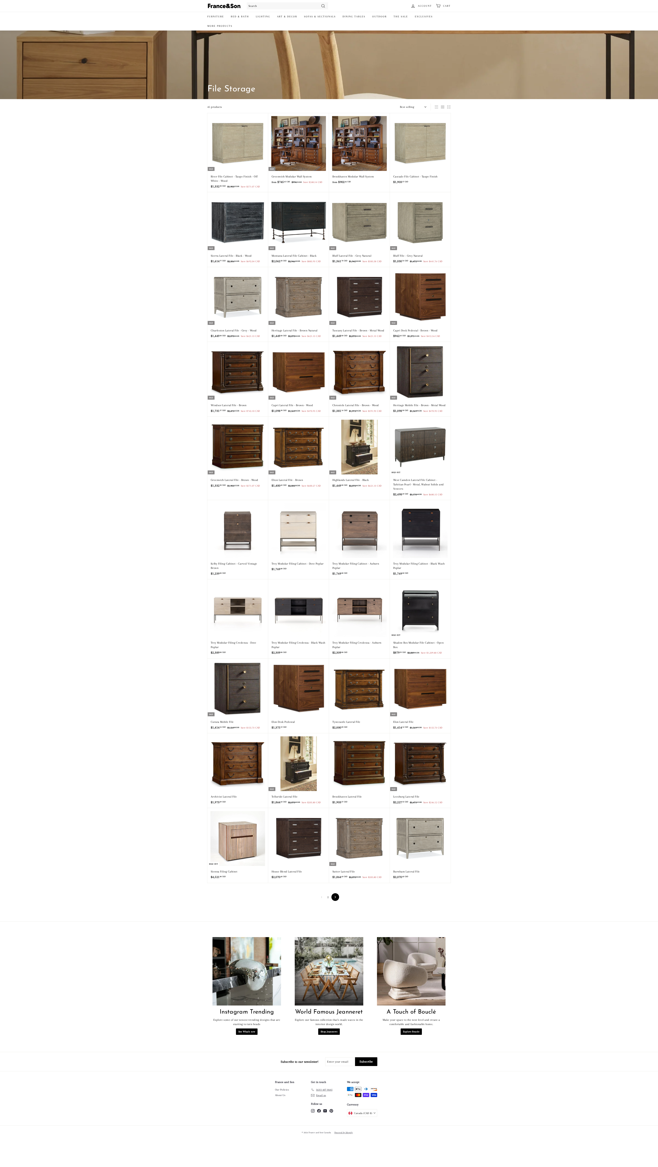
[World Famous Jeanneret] (329, 971)
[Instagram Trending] (246, 971)
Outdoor (379, 16)
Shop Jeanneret (329, 1031)
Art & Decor (287, 16)
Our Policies (282, 1089)
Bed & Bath (240, 16)
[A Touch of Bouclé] (411, 971)
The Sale (401, 16)
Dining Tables (354, 16)
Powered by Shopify (343, 1132)
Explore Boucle (411, 1031)
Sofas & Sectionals (320, 16)
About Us (280, 1095)
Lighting (263, 16)
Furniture (215, 16)
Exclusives (424, 16)
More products (219, 26)
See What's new (246, 1031)
